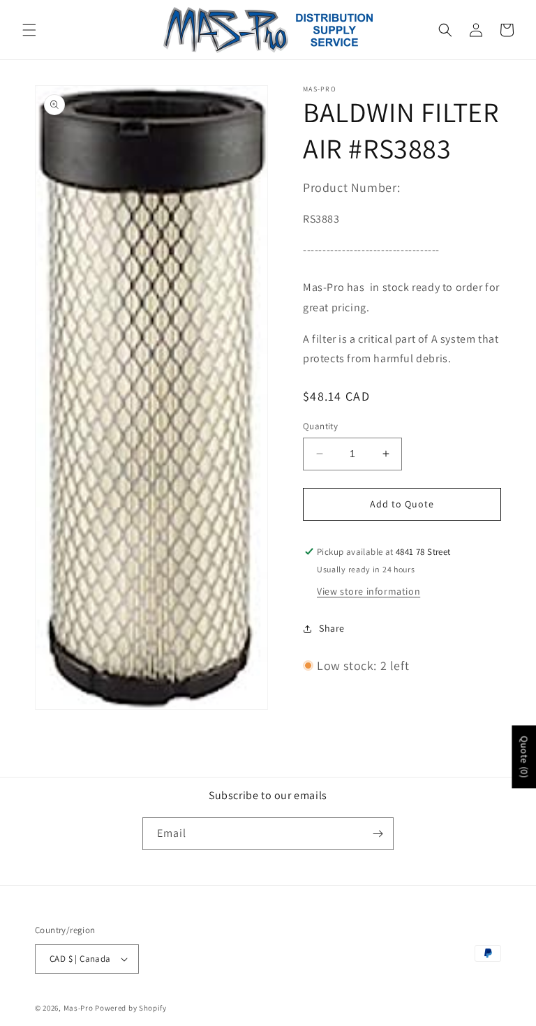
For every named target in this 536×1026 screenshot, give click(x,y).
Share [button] (332, 628)
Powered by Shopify (131, 1008)
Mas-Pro (79, 1008)
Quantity (320, 426)
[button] (29, 30)
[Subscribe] (377, 833)
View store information (368, 591)
